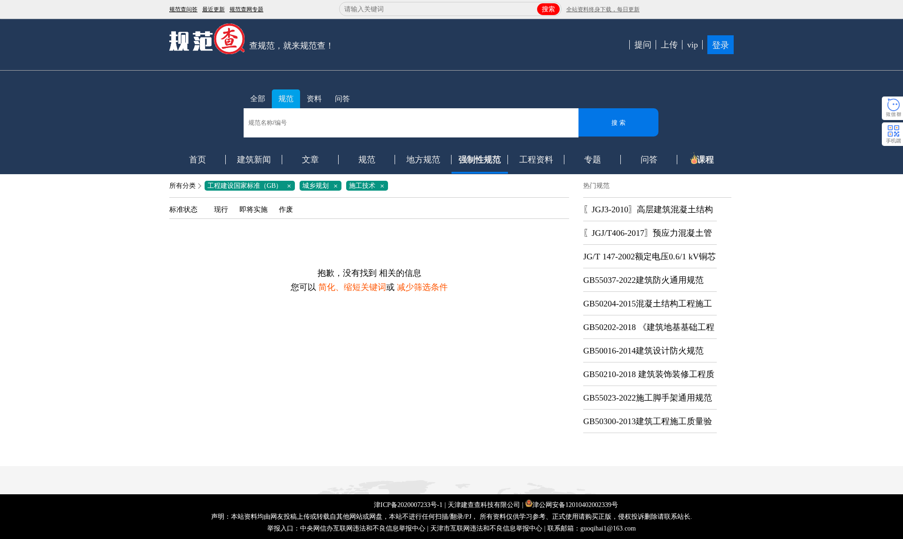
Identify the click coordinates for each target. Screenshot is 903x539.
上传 (669, 44)
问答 (342, 99)
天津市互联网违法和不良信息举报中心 (486, 528)
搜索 (548, 9)
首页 (197, 159)
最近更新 (213, 9)
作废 (286, 209)
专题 (592, 159)
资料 (314, 99)
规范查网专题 (246, 9)
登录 (720, 45)
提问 (642, 44)
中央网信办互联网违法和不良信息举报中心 (362, 528)
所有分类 (182, 185)
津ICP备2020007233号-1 (408, 504)
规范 (285, 99)
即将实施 (253, 209)
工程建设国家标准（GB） (250, 186)
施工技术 (368, 186)
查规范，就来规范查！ (291, 45)
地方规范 (423, 159)
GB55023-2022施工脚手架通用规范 (647, 397)
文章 (310, 159)
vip (692, 44)
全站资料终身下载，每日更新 (603, 9)
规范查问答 (183, 9)
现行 (221, 209)
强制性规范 (480, 159)
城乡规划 (321, 186)
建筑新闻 (254, 159)
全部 (257, 99)
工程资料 (536, 159)
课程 (705, 159)
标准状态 (183, 209)
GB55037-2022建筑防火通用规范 (643, 280)
